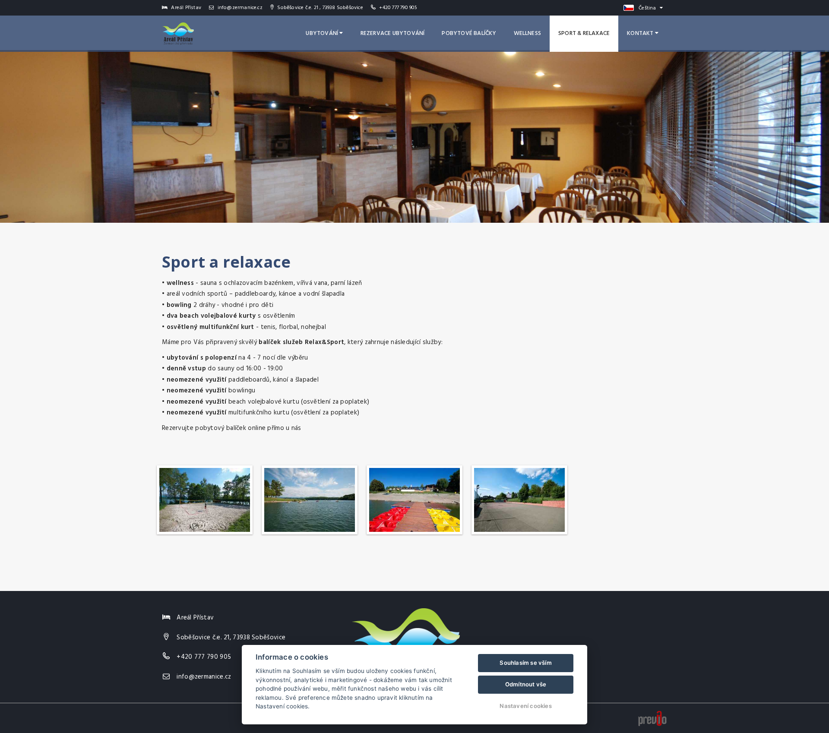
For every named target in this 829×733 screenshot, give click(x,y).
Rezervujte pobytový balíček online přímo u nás (231, 428)
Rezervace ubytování (393, 33)
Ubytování (322, 33)
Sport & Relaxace (584, 33)
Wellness (527, 33)
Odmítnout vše (526, 684)
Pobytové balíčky (469, 33)
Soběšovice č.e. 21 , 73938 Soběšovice (319, 7)
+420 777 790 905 (398, 7)
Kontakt (641, 33)
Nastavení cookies (525, 705)
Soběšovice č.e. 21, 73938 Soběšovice (231, 637)
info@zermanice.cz (239, 7)
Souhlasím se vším (525, 662)
